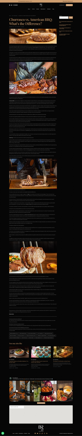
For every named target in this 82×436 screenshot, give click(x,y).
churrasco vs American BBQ (42, 335)
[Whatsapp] (17, 5)
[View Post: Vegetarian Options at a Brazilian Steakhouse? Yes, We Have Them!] (19, 352)
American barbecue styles (14, 333)
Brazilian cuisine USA (21, 335)
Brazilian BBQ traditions (48, 333)
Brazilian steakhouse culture (31, 335)
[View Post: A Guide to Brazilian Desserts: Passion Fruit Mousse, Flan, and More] (41, 352)
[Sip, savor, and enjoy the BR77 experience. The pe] (33, 391)
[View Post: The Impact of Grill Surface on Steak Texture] (63, 352)
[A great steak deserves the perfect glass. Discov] (17, 391)
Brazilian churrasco (13, 335)
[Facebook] (10, 5)
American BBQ (11, 100)
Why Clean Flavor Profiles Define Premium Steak (65, 31)
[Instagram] (13, 5)
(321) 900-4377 (62, 5)
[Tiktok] (15, 5)
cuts (28, 194)
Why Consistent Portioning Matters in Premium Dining (65, 28)
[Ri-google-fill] (46, 433)
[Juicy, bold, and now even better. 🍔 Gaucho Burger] (65, 391)
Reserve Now (11, 314)
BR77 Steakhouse (17, 26)
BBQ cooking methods (23, 333)
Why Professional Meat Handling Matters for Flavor (66, 22)
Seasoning (11, 137)
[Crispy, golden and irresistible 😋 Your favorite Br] (49, 391)
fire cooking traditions (51, 335)
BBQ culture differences (32, 333)
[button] (2, 433)
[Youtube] (11, 5)
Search (60, 15)
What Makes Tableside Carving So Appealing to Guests (64, 34)
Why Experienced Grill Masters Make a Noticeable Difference (65, 25)
